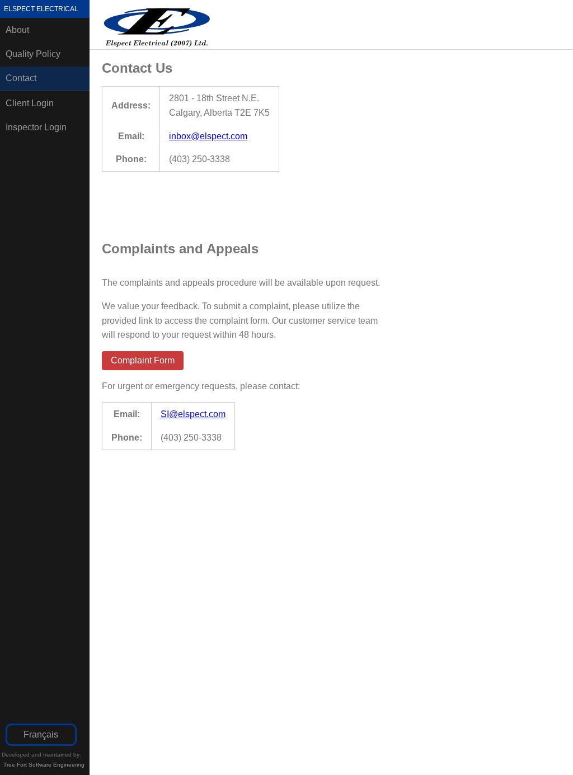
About (17, 30)
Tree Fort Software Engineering (43, 765)
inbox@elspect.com (208, 136)
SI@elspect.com (193, 414)
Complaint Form (143, 360)
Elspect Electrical (41, 9)
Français (41, 734)
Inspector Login (36, 127)
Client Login (30, 103)
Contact (21, 78)
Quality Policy (33, 54)
